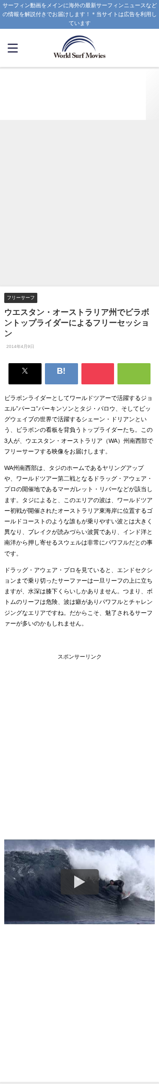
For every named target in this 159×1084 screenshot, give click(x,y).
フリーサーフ (21, 297)
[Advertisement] (79, 203)
